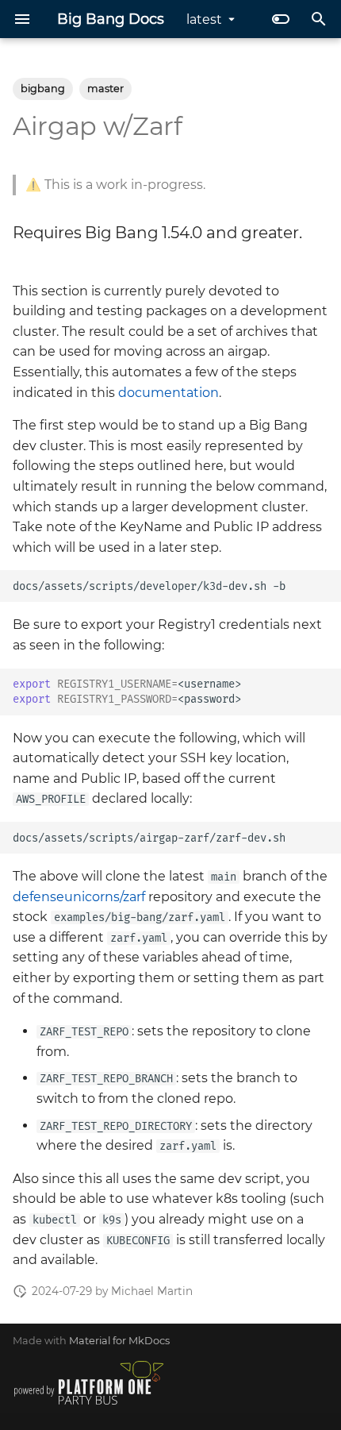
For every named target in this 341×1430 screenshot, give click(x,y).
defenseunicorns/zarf (79, 896)
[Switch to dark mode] (281, 19)
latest (204, 19)
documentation (168, 392)
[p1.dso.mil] (89, 1405)
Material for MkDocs (119, 1341)
